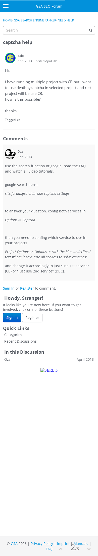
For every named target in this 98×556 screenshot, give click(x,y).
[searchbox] (49, 30)
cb (18, 120)
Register (27, 288)
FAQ (49, 548)
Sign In (9, 288)
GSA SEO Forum (49, 6)
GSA (14, 543)
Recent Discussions (20, 341)
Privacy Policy (42, 543)
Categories (13, 334)
